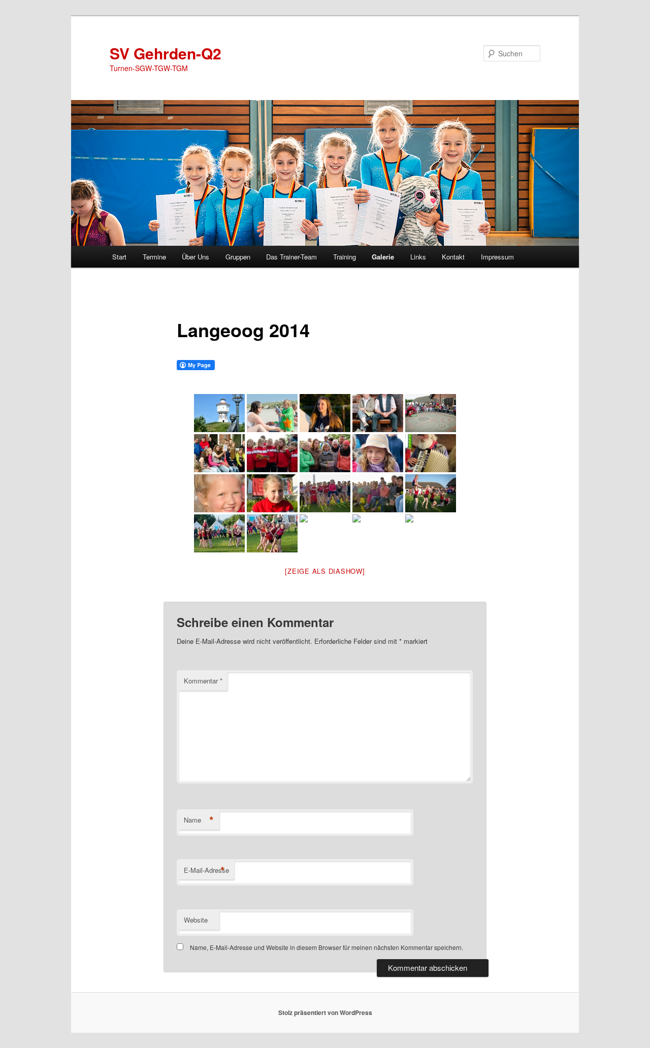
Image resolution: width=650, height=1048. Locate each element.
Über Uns (195, 256)
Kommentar (203, 680)
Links (418, 256)
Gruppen (237, 256)
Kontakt (453, 256)
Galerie (383, 256)
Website (196, 920)
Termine (154, 256)
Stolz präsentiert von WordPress (325, 1012)
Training (344, 256)
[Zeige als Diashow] (325, 571)
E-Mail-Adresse (206, 870)
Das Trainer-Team (291, 256)
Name (199, 820)
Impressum (497, 256)
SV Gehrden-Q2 (165, 53)
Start (119, 256)
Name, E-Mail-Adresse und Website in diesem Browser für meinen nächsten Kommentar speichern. (326, 947)
